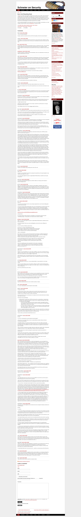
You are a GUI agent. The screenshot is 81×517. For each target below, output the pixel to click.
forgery (33, 25)
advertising (59, 89)
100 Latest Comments (55, 82)
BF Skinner (19, 219)
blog (60, 35)
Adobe (56, 88)
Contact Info (53, 43)
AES (55, 90)
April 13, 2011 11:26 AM (25, 219)
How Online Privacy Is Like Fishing (57, 67)
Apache (60, 94)
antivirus (57, 94)
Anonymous (53, 94)
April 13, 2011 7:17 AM (23, 44)
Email (18, 471)
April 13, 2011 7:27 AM (23, 56)
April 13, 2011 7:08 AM (24, 38)
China (22, 25)
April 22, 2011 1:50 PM (23, 457)
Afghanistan (58, 90)
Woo (18, 44)
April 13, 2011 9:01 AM (26, 130)
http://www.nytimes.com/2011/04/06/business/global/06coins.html (27, 212)
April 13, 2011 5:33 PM (22, 280)
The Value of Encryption (55, 73)
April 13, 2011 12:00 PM (27, 248)
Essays (57, 16)
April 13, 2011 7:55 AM (23, 74)
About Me (48, 514)
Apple (52, 95)
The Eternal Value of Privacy (56, 74)
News (35, 514)
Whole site (60, 16)
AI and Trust (53, 72)
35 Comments (30, 26)
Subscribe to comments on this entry (24, 461)
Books (27, 514)
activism (53, 88)
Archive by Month (54, 81)
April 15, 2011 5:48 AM (26, 374)
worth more (32, 23)
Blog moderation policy (21, 465)
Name (18, 468)
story (20, 15)
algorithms (58, 92)
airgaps (59, 91)
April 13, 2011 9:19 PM (24, 288)
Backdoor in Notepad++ (55, 51)
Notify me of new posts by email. (23, 503)
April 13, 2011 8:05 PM (23, 284)
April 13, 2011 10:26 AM (26, 192)
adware (53, 90)
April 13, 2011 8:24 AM (22, 89)
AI (60, 90)
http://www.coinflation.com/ (22, 71)
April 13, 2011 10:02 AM (25, 179)
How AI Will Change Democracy (56, 68)
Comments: (19, 481)
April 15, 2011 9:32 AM (26, 403)
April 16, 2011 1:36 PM (25, 442)
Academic (43, 514)
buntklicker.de (20, 51)
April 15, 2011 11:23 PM (23, 435)
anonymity (59, 93)
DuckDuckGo (57, 14)
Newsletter (22, 514)
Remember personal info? (23, 476)
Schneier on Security (29, 7)
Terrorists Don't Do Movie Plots (56, 75)
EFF (55, 39)
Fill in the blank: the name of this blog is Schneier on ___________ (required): (30, 478)
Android (56, 93)
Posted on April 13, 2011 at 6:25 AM (22, 26)
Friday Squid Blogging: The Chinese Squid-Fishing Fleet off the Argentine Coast (57, 56)
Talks (39, 514)
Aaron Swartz (54, 86)
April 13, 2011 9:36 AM (22, 170)
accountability (56, 87)
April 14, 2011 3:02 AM (26, 315)
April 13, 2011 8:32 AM (26, 95)
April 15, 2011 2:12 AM (27, 370)
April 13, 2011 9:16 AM (24, 166)
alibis (61, 92)
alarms (55, 92)
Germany (36, 25)
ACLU (60, 87)
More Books (53, 115)
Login (18, 466)
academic (57, 86)
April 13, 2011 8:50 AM (25, 118)
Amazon (53, 93)
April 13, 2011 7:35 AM (23, 66)
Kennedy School (56, 38)
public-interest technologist (57, 33)
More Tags (53, 96)
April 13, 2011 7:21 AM (26, 51)
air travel (56, 91)
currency (25, 25)
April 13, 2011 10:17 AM (24, 184)
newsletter (60, 36)
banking (20, 25)
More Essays (54, 77)
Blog (53, 16)
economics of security (29, 25)
